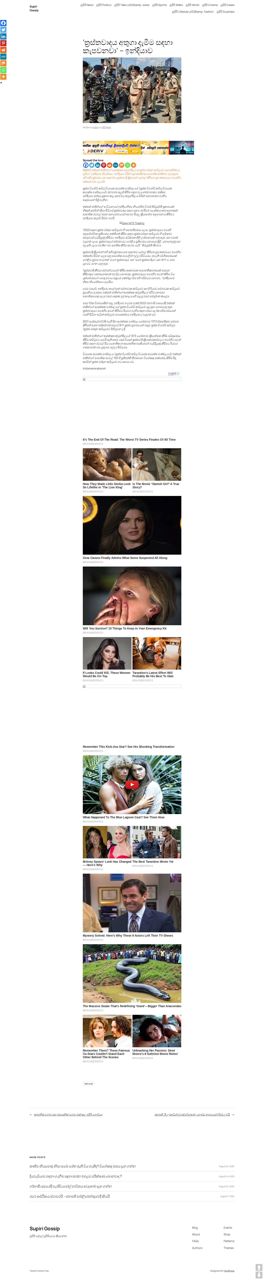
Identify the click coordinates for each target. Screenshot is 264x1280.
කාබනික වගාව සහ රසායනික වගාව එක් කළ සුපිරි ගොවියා (68, 1114)
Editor (95, 127)
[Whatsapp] (127, 165)
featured (88, 1083)
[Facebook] (85, 165)
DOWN (259, 1275)
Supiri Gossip (34, 8)
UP (259, 1267)
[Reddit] (109, 165)
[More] (133, 165)
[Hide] (1, 83)
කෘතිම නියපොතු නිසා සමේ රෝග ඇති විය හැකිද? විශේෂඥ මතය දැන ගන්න (83, 1166)
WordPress (229, 1270)
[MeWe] (115, 165)
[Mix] (121, 165)
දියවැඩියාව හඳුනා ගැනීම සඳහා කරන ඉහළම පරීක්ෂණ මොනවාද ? (76, 1176)
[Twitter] (91, 165)
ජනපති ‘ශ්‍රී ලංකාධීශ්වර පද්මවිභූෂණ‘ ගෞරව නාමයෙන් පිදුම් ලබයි (192, 1114)
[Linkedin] (97, 165)
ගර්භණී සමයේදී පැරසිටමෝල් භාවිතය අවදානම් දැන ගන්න (71, 1186)
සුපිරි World (106, 127)
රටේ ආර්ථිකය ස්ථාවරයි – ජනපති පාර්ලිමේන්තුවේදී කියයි (70, 1196)
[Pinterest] (103, 165)
